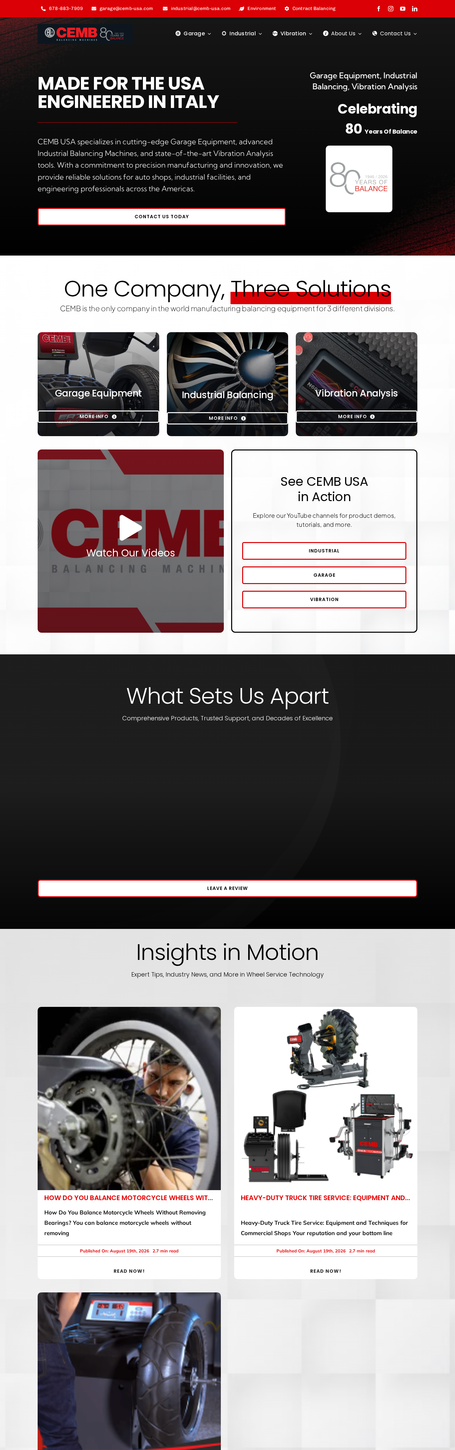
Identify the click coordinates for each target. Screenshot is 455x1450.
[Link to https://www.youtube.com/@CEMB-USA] (131, 528)
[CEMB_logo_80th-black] (85, 26)
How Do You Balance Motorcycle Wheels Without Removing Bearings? (172, 1197)
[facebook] (378, 8)
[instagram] (390, 8)
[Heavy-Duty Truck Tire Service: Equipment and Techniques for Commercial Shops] (325, 1098)
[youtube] (402, 8)
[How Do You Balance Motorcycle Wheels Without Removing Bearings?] (129, 1098)
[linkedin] (414, 8)
